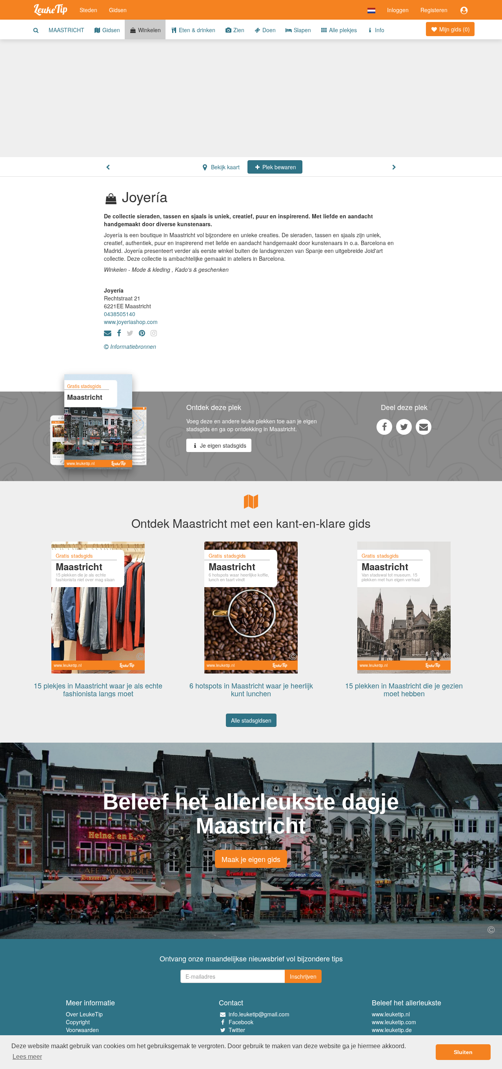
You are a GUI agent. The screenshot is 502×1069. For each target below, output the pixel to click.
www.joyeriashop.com (131, 322)
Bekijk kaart (224, 167)
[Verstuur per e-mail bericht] (423, 426)
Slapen (301, 30)
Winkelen (148, 30)
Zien (238, 30)
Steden (88, 10)
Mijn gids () (454, 29)
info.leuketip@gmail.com (259, 1014)
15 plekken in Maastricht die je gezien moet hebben (404, 689)
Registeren (433, 10)
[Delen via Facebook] (384, 426)
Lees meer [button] (27, 1056)
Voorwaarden (82, 1030)
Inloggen (398, 10)
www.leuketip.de (392, 1030)
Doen (268, 30)
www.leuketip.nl (391, 1014)
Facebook (241, 1022)
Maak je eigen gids (251, 859)
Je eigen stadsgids (222, 445)
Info (378, 30)
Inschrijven (303, 976)
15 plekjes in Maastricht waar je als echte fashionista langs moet (98, 689)
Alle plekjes (342, 30)
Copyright (78, 1022)
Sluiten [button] (463, 1052)
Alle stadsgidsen (251, 720)
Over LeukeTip (84, 1014)
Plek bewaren (278, 167)
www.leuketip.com (394, 1022)
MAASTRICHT (66, 30)
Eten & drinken (196, 30)
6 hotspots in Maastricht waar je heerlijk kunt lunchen (251, 689)
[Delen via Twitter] (404, 426)
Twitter (237, 1030)
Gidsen (118, 10)
